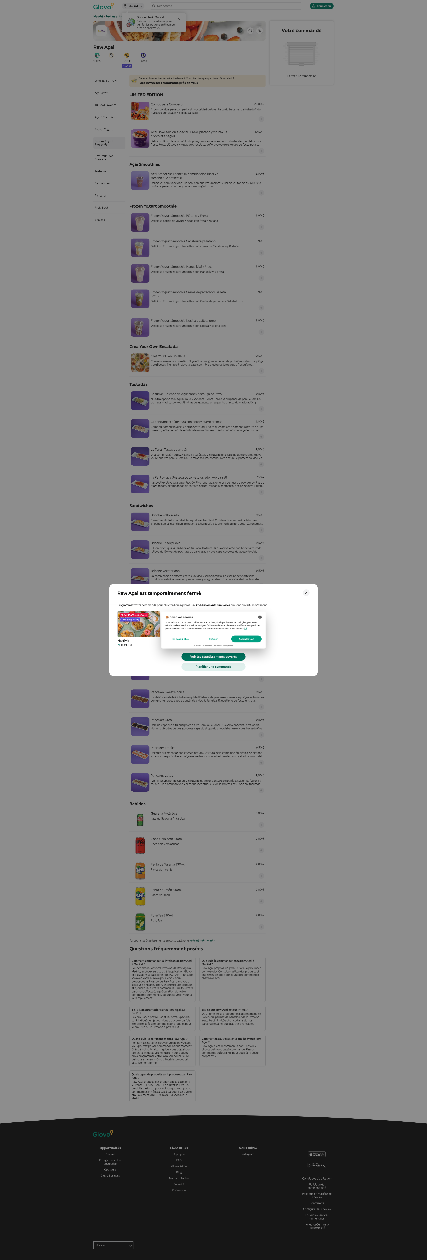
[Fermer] (306, 592)
